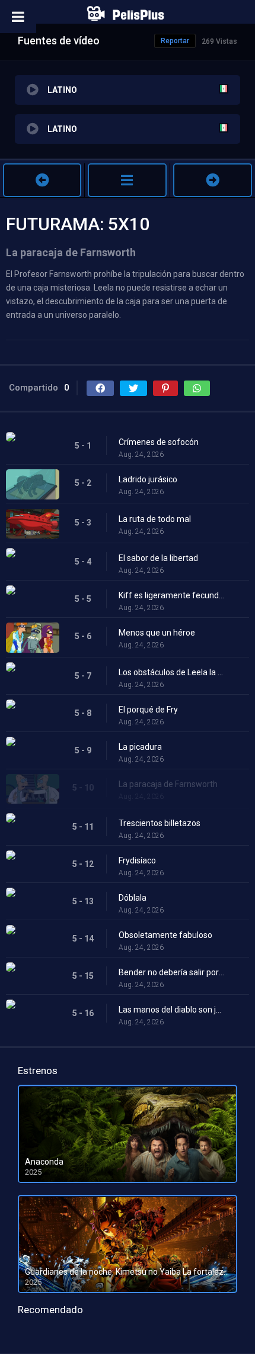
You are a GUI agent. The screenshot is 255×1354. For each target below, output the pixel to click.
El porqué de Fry (148, 709)
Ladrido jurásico (148, 479)
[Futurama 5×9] (42, 180)
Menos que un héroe (157, 632)
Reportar (175, 41)
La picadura (140, 747)
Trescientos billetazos (159, 823)
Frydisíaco (137, 860)
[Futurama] (127, 180)
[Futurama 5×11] (212, 180)
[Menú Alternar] (18, 16)
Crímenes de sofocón (159, 442)
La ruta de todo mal (155, 519)
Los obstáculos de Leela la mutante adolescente (172, 672)
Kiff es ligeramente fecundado (172, 595)
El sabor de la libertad (158, 558)
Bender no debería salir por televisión (172, 972)
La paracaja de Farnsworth (168, 784)
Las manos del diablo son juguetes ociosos (172, 1009)
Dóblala (132, 897)
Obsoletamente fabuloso (165, 935)
